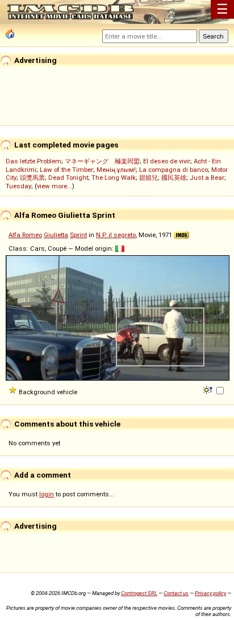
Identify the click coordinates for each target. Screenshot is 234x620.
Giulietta (56, 235)
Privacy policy (210, 593)
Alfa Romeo (25, 235)
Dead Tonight (68, 178)
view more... (54, 186)
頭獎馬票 (32, 178)
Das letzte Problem (33, 161)
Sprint (78, 235)
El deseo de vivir (166, 161)
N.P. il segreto (116, 235)
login (46, 494)
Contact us (176, 593)
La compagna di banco (173, 170)
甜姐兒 (148, 178)
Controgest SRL (139, 593)
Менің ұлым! (116, 170)
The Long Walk (113, 178)
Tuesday (18, 186)
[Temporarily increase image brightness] (208, 389)
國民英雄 (173, 178)
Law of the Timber (66, 170)
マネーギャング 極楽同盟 (102, 161)
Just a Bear (207, 178)
